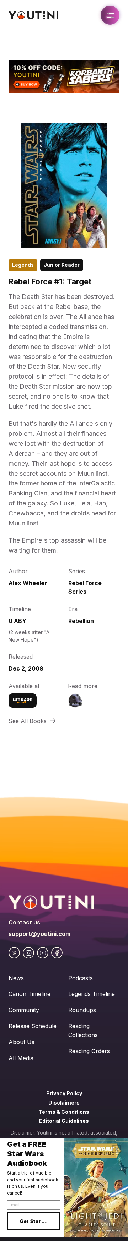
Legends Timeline (91, 993)
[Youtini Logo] (33, 15)
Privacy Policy (64, 1093)
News (16, 978)
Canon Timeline (29, 993)
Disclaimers (64, 1103)
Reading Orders (89, 1051)
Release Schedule (33, 1026)
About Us (21, 1042)
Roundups (82, 1009)
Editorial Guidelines (64, 1121)
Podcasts (80, 978)
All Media (21, 1058)
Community (24, 1009)
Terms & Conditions (64, 1112)
